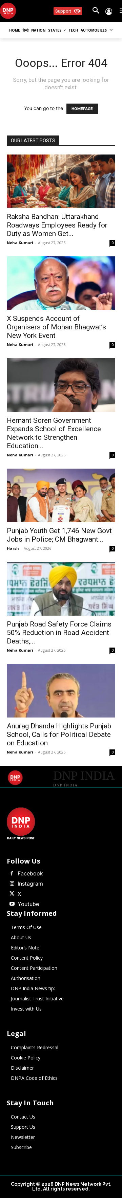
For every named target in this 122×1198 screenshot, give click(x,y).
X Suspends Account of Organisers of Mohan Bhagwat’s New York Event (56, 327)
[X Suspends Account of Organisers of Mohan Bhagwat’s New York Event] (61, 283)
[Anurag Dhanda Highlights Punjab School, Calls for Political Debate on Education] (61, 691)
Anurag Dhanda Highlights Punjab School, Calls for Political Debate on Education (59, 734)
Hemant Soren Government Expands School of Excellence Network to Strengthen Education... (54, 433)
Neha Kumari (20, 242)
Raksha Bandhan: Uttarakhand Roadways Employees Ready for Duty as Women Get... (57, 225)
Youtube (28, 904)
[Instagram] (12, 884)
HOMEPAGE (82, 108)
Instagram (30, 883)
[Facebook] (12, 874)
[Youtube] (12, 904)
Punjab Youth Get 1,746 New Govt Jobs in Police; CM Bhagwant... (59, 535)
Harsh (13, 548)
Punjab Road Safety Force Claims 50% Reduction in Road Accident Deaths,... (59, 632)
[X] (12, 894)
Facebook (30, 873)
